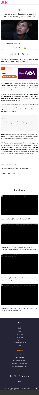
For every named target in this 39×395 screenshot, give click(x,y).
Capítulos (19, 340)
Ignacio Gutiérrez (25, 168)
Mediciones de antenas (19, 363)
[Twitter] (15, 376)
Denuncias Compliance (19, 366)
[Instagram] (11, 376)
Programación (19, 337)
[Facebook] (19, 376)
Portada (19, 331)
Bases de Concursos (19, 343)
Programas (19, 334)
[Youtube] (25, 376)
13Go (19, 345)
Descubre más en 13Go (9, 76)
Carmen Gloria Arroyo (8, 173)
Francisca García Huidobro (9, 168)
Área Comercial (19, 358)
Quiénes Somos (19, 355)
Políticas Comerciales (19, 360)
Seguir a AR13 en (18, 48)
